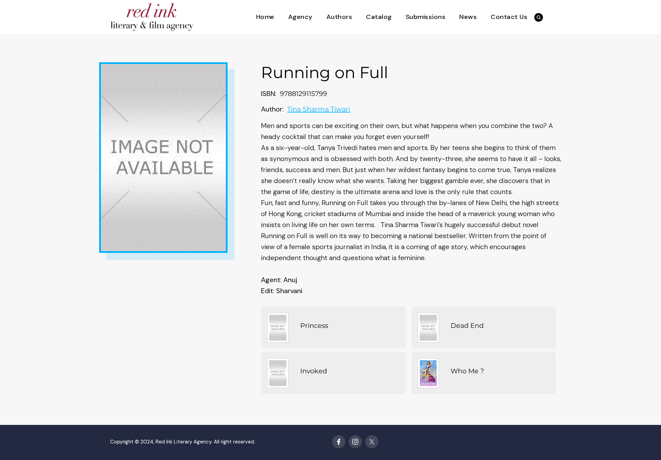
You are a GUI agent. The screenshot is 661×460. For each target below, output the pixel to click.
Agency (300, 17)
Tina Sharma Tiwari (318, 109)
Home (265, 17)
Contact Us (509, 17)
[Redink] (152, 17)
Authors (339, 17)
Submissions (426, 17)
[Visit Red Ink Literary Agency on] (338, 441)
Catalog (379, 17)
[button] (538, 17)
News (468, 17)
